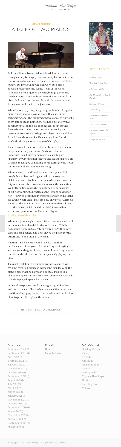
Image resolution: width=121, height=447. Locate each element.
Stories (86, 380)
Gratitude (87, 360)
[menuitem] (110, 7)
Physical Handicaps (93, 376)
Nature (86, 368)
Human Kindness (92, 364)
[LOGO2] (60, 7)
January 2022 (15, 364)
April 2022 (13, 356)
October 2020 (15, 403)
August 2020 (14, 411)
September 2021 (17, 376)
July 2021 (12, 384)
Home (48, 349)
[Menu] (110, 7)
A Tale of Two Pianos (97, 124)
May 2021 (13, 388)
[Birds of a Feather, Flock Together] (2, 223)
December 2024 (17, 349)
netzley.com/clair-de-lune (23, 215)
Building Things (95, 77)
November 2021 (16, 368)
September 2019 (17, 422)
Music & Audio (53, 353)
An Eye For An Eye (97, 139)
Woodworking (94, 109)
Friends (86, 356)
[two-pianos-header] (41, 55)
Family (85, 353)
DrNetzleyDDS (53, 310)
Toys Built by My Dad (98, 83)
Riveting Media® (58, 443)
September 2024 (17, 353)
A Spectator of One (97, 88)
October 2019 (15, 419)
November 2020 (17, 399)
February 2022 (16, 360)
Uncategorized (41, 24)
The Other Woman (96, 103)
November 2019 (17, 415)
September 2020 (17, 407)
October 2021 (15, 372)
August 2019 (14, 426)
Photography (89, 372)
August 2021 (14, 380)
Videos (86, 388)
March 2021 (14, 391)
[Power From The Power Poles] (118, 223)
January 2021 (15, 395)
